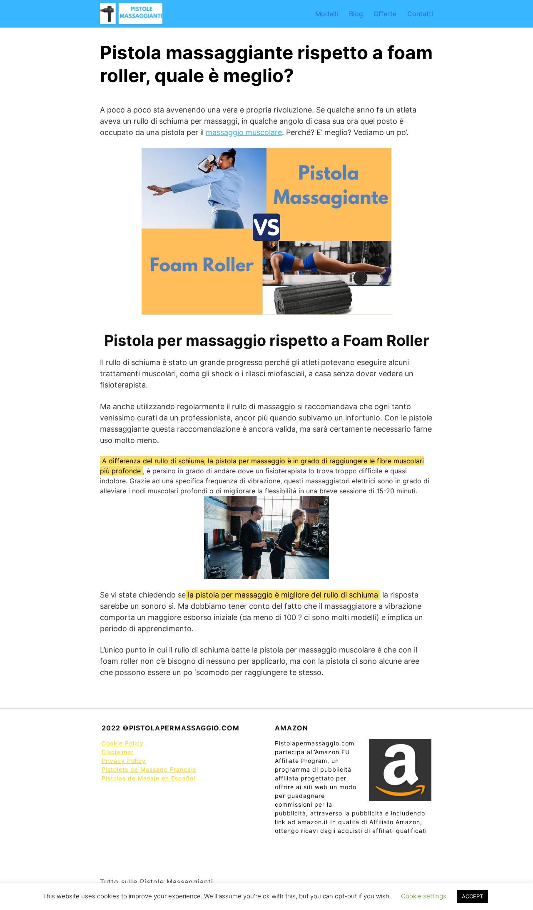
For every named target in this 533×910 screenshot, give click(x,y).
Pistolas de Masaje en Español (148, 778)
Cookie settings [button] (423, 896)
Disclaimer (118, 751)
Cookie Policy (123, 743)
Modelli (326, 14)
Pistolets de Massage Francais (149, 769)
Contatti (420, 14)
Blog (356, 14)
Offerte (385, 14)
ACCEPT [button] (472, 896)
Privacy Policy (124, 760)
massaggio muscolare (244, 132)
